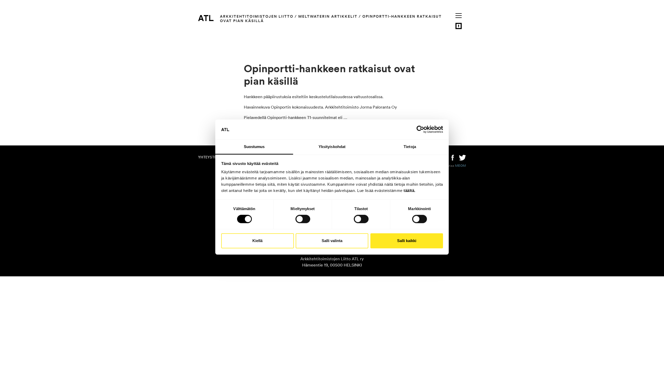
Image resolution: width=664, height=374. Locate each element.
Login (458, 26)
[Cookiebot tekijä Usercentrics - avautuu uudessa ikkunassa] (420, 129)
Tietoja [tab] (410, 146)
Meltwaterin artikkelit (327, 16)
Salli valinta (332, 240)
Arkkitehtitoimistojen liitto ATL (206, 18)
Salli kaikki (406, 240)
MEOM (460, 165)
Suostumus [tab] (254, 146)
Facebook (452, 157)
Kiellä (257, 240)
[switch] (302, 219)
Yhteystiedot (211, 157)
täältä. (410, 190)
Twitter (462, 157)
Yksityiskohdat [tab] (332, 146)
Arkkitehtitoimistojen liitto (256, 16)
